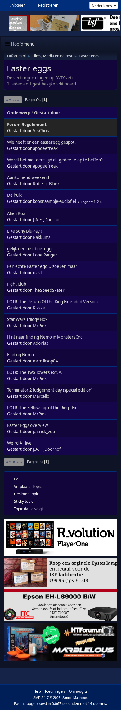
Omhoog (14, 461)
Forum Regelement (27, 124)
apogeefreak (45, 148)
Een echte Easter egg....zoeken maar (42, 266)
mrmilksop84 (45, 361)
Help (37, 691)
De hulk (14, 195)
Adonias (40, 343)
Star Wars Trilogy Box (27, 319)
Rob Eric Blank (46, 183)
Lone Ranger (45, 255)
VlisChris (41, 131)
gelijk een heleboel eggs (30, 249)
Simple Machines (75, 697)
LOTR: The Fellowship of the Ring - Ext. (43, 407)
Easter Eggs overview (27, 425)
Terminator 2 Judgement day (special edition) (49, 390)
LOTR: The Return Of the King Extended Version (52, 302)
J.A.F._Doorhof (47, 219)
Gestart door (47, 113)
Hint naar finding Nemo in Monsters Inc (44, 337)
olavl (37, 272)
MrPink (40, 325)
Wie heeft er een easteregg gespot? (41, 142)
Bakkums (41, 237)
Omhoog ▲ (78, 691)
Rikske (39, 308)
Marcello (41, 396)
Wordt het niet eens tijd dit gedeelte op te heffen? (55, 160)
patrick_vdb (44, 431)
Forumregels (55, 691)
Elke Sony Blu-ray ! (24, 231)
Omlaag (13, 99)
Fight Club (16, 284)
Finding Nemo (20, 354)
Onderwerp (18, 113)
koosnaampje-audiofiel (54, 201)
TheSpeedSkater (49, 290)
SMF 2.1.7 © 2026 (46, 697)
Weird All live (19, 443)
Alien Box (16, 213)
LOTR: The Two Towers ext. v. (34, 372)
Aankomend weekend (28, 177)
